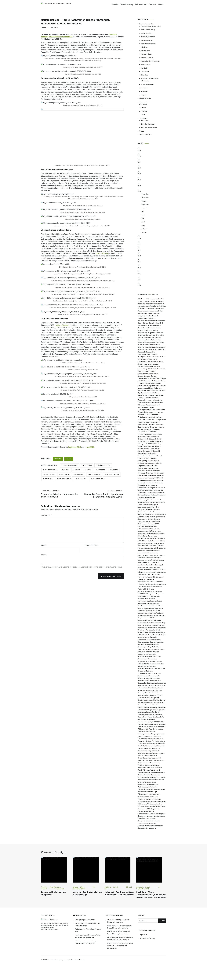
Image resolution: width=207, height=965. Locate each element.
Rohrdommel (142, 620)
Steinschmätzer (143, 707)
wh (108, 920)
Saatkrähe (153, 637)
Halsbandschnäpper (144, 451)
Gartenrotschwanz (144, 422)
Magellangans (142, 533)
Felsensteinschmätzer (156, 402)
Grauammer (154, 427)
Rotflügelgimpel (152, 627)
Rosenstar (141, 625)
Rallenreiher (156, 596)
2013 (139, 268)
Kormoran (156, 512)
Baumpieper (149, 325)
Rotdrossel (154, 625)
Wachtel (153, 760)
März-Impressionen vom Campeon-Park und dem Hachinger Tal (87, 942)
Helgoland (141, 466)
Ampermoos (150, 308)
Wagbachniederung (143, 763)
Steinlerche (141, 705)
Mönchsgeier (157, 557)
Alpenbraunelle (159, 301)
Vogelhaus (154, 753)
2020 (139, 186)
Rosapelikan (150, 623)
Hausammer (152, 456)
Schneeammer (152, 659)
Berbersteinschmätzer (154, 328)
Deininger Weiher (153, 364)
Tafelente (140, 724)
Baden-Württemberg (148, 29)
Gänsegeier (142, 444)
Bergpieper (151, 333)
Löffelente (152, 531)
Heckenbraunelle (153, 461)
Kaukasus (150, 492)
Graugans (156, 429)
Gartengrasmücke (160, 420)
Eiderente (141, 383)
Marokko (141, 541)
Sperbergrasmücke (144, 698)
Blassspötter (147, 337)
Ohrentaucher (150, 579)
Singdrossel (159, 688)
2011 (139, 279)
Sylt (151, 722)
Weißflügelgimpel (143, 779)
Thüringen (144, 91)
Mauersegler (149, 543)
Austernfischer (143, 318)
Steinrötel (155, 705)
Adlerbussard (142, 299)
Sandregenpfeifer (144, 649)
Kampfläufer (142, 488)
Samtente (141, 644)
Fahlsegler (151, 395)
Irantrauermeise (142, 475)
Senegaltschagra (143, 685)
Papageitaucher (154, 584)
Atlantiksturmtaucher (144, 313)
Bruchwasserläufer (144, 354)
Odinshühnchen (158, 577)
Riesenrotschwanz (150, 613)
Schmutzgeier (157, 656)
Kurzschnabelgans (143, 521)
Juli (143, 211)
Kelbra (140, 497)
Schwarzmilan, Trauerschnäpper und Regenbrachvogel (87, 924)
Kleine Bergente (160, 502)
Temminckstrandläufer (156, 729)
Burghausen (150, 357)
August (144, 208)
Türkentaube (160, 746)
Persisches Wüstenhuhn (149, 586)
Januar (144, 232)
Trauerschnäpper (144, 739)
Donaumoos (161, 369)
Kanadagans (151, 488)
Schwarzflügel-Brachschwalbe (147, 666)
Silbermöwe (142, 688)
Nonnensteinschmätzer (150, 572)
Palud (147, 584)
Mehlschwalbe (142, 545)
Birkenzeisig (160, 335)
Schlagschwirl (142, 654)
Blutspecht (141, 344)
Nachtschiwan (150, 565)
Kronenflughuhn (155, 517)
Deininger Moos (142, 364)
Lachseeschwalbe (143, 526)
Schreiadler (151, 661)
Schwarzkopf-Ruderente (145, 671)
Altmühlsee (162, 306)
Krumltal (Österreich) (148, 36)
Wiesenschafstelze (64, 479)
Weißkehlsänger (153, 779)
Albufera (140, 301)
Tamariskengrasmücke (158, 724)
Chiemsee (154, 359)
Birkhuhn (140, 337)
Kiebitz (152, 497)
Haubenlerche (142, 453)
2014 (139, 262)
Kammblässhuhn (152, 485)
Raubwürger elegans (153, 603)
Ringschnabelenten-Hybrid (146, 618)
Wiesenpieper (142, 794)
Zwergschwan (152, 823)
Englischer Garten (144, 390)
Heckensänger (142, 463)
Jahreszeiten (143, 102)
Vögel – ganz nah (145, 134)
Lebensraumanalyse (144, 529)
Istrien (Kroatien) (146, 33)
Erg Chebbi (162, 390)
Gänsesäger (150, 444)
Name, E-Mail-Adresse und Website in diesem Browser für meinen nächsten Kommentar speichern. (81, 567)
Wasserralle (142, 772)
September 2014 (74, 447)
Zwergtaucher (151, 828)
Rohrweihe (157, 620)
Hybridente (149, 470)
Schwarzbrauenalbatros (156, 664)
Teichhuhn (150, 726)
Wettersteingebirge (143, 792)
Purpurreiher (160, 594)
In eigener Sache (145, 98)
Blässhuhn (156, 344)
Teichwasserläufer (143, 729)
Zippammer (155, 809)
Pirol (154, 591)
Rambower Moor (143, 598)
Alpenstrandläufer (152, 306)
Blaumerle (149, 340)
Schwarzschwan (143, 676)
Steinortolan (148, 705)
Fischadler (141, 407)
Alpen (153, 301)
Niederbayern (145, 64)
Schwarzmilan (156, 673)
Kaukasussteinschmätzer (158, 495)
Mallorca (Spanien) (147, 40)
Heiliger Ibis (158, 463)
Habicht (140, 446)
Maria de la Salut (152, 538)
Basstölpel (159, 323)
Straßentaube (150, 714)
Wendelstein (149, 789)
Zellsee (163, 806)
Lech (151, 529)
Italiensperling (152, 480)
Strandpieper (142, 714)
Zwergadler (161, 813)
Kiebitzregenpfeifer (144, 500)
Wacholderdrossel (154, 758)
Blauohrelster (157, 340)
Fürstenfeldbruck (150, 417)
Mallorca (144, 536)
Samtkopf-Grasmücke (151, 644)
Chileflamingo (142, 361)
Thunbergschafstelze (144, 734)
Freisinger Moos (158, 412)
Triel (153, 741)
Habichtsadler (147, 446)
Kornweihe (141, 514)
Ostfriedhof (159, 582)
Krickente (141, 517)
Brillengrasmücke (149, 352)
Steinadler (144, 702)
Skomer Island (150, 690)
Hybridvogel (142, 473)
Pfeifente (141, 589)
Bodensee (141, 347)
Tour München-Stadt (148, 124)
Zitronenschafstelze (143, 813)
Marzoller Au (148, 541)
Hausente (159, 456)
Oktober (144, 201)
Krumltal (162, 517)
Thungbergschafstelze (157, 734)
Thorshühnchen (150, 731)
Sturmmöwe (152, 717)
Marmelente (161, 538)
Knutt (157, 507)
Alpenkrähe (149, 303)
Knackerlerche (151, 507)
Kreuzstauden (161, 514)
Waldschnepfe (142, 767)
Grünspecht (159, 441)
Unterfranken (142, 753)
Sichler (163, 685)
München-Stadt (146, 54)
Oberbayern (145, 71)
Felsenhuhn (150, 400)
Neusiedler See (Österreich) (150, 61)
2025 (139, 156)
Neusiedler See (49, 474)
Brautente (141, 352)
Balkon (140, 323)
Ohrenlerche (141, 579)
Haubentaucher (143, 456)
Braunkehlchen (159, 349)
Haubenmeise (152, 453)
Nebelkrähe (152, 567)
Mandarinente (152, 536)
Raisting (150, 596)
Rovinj (163, 635)
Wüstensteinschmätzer (154, 804)
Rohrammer (158, 618)
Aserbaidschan (157, 311)
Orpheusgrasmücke (143, 582)
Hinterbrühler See (153, 468)
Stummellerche (142, 717)
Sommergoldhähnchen (145, 693)
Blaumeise (141, 340)
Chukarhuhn (150, 361)
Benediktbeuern (142, 328)
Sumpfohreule (151, 719)
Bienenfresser (150, 335)
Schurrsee (158, 661)
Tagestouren (143, 118)
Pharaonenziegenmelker (145, 591)
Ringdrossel (159, 613)
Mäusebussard (147, 557)
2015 (139, 256)
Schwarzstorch (155, 678)
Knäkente (76, 470)
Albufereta (147, 301)
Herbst (143, 108)
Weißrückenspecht (150, 782)
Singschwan (141, 690)
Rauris (161, 606)
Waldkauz (141, 765)
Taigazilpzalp (148, 724)
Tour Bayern (145, 120)
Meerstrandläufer (159, 543)
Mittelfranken (145, 50)
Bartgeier (145, 323)
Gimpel (148, 424)
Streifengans (158, 714)
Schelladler (153, 649)
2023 (139, 168)
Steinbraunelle (152, 702)
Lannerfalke (153, 526)
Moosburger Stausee (151, 553)
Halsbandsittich (155, 451)
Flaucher (152, 407)
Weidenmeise (150, 772)
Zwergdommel (81, 479)
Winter (143, 115)
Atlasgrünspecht (143, 316)
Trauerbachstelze (148, 736)
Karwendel (159, 490)
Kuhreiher (157, 519)
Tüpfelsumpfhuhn (150, 746)
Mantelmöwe (142, 538)
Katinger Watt (142, 492)
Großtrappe (151, 439)
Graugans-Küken (143, 432)
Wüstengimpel (156, 799)
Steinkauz (160, 702)
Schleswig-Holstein (147, 84)
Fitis (146, 407)
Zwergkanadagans (159, 816)
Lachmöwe (155, 524)
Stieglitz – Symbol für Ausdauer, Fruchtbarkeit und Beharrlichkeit (120, 945)
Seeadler (141, 680)
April (143, 222)
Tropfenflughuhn (160, 741)
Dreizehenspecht (153, 373)
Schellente (160, 649)
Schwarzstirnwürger (144, 678)
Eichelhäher (153, 381)
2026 (139, 150)
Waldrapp (156, 765)
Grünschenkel (149, 441)
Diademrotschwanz (144, 366)
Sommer (144, 111)
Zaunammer (149, 806)
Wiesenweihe (142, 797)
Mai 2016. (90, 447)
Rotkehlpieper (151, 632)
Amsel (140, 311)
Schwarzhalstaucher (145, 668)
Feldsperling (87, 465)
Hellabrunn (148, 466)
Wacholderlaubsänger (144, 760)
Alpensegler (141, 306)
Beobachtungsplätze (146, 24)
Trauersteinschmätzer (144, 741)
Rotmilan (141, 635)
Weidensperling (160, 772)
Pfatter (159, 586)
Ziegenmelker (142, 809)
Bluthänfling (159, 342)
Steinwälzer (162, 707)
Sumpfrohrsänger (144, 722)
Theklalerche (142, 731)
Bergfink (147, 330)
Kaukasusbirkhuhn (158, 492)
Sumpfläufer (160, 717)
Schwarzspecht (154, 676)
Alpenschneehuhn (158, 303)
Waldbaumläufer (155, 763)
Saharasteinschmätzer (157, 642)
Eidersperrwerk (149, 383)
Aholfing (149, 299)
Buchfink (154, 354)
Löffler (159, 531)
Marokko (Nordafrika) (148, 43)
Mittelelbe (144, 47)
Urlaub (68, 459)
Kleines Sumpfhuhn (144, 504)
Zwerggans (150, 816)
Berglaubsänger (142, 333)
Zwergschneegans (143, 821)
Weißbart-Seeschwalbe (152, 775)
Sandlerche (157, 647)
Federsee (140, 398)
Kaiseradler (159, 483)
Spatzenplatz (152, 695)
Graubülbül (148, 429)
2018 (139, 238)
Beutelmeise (142, 335)
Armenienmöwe (147, 311)
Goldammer (159, 424)
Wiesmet (149, 797)
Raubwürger (142, 603)
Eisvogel (162, 386)
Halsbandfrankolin (155, 449)
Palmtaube (141, 584)
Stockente (155, 712)
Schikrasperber (142, 652)
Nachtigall (156, 562)
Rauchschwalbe (143, 606)
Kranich (148, 514)
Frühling (58, 459)
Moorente (141, 553)
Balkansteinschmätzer (158, 320)
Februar (144, 229)
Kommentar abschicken (111, 576)
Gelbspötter (141, 424)
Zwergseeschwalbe (98, 479)
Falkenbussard (159, 395)
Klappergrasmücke (143, 502)
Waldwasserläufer (152, 767)
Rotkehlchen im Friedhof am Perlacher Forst (88, 930)
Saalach (146, 637)
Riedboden (141, 613)
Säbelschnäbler (94, 474)
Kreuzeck (154, 514)
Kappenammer (142, 490)
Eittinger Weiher (153, 388)
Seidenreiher (142, 683)
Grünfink (141, 441)
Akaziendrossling (158, 299)
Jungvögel (151, 483)
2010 (139, 285)
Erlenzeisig (147, 393)
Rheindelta (156, 611)
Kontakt (160, 4)
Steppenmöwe (151, 710)
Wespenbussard (159, 789)
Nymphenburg (149, 574)
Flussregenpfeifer (103, 465)
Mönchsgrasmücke (144, 560)
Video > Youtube (102, 253)
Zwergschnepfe (154, 821)
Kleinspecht (154, 504)
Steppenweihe (161, 710)
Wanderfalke (142, 770)
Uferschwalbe (152, 748)
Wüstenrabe (162, 801)
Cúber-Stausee (158, 361)
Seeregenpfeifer (155, 680)
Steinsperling (153, 707)
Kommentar (46, 515)
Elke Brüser (111, 931)
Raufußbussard (153, 606)
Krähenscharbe (142, 519)
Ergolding (140, 393)
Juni (143, 215)
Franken (151, 412)
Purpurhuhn (151, 594)
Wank (148, 770)
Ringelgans (141, 615)
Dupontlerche (151, 378)
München (154, 560)
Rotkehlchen (142, 632)
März (143, 225)
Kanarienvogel (160, 488)
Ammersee (142, 308)
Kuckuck (88, 470)
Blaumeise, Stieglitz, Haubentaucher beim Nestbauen (59, 494)
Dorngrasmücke (143, 371)
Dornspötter (152, 371)
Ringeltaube (149, 615)
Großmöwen (142, 439)
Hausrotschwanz (144, 458)
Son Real (155, 693)
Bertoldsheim (159, 333)
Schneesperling (142, 661)
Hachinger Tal (156, 446)
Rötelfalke (141, 637)
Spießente (141, 700)
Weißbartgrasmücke (144, 777)
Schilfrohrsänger (112, 474)
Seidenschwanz (152, 683)
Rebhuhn (140, 608)
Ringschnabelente (159, 615)
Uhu (158, 748)
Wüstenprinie (154, 801)
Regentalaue (159, 608)
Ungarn (143, 95)
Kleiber (152, 502)
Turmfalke (161, 743)
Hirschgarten (141, 470)
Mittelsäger (149, 550)
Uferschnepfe (142, 748)
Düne (157, 378)
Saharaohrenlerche (143, 642)
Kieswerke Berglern (157, 500)
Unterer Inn (156, 751)
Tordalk (140, 736)
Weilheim (140, 775)
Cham (149, 359)
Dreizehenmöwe (143, 373)
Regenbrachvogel (149, 608)
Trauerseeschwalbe (157, 739)
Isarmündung (149, 478)
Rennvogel (149, 611)
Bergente (140, 330)
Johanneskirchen (143, 483)
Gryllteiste (158, 439)
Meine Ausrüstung (127, 4)
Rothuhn (158, 630)
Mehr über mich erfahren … (50, 929)
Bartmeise (152, 323)
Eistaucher (155, 386)
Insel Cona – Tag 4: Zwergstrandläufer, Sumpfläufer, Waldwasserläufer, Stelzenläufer (151, 894)
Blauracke (141, 342)
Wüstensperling (142, 804)
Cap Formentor (142, 359)
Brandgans (148, 347)
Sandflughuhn (150, 647)
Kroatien (147, 517)
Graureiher (152, 432)
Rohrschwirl (149, 620)
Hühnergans (160, 473)
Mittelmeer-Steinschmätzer (145, 548)
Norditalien (144, 68)
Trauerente (157, 736)
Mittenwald (156, 550)
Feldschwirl (154, 398)
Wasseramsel (155, 770)
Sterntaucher (142, 712)
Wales (160, 767)
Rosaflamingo (142, 623)
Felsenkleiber (158, 400)
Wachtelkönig (160, 760)
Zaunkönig (156, 806)
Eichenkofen (161, 381)
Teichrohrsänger (159, 726)
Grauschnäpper (143, 434)
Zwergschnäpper (143, 823)
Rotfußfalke (64, 474)
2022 (139, 174)
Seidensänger (161, 683)
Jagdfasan (160, 480)
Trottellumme (142, 743)
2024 (139, 162)
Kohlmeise (148, 509)
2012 (139, 273)
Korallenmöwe (148, 512)
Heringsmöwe (142, 468)
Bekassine (157, 325)
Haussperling (142, 461)
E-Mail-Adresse (92, 545)
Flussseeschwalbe (50, 470)
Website (44, 555)
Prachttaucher (143, 594)
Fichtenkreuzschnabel (153, 405)
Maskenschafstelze (158, 541)
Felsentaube (141, 405)
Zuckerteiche (154, 813)
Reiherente (141, 611)
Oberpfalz (144, 75)
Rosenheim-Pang (160, 623)
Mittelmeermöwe (160, 548)
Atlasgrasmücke (155, 313)
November (145, 197)
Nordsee (141, 574)
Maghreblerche (151, 533)
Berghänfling (154, 330)
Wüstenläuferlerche (144, 801)
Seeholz (147, 680)
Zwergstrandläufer (156, 826)
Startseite (115, 4)
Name (43, 545)
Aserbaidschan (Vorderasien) (151, 26)
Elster (160, 388)
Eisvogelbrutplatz (143, 388)
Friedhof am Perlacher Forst (148, 414)
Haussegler (153, 458)
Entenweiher (154, 390)
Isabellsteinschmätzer (154, 475)
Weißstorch (154, 784)
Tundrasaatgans (152, 743)
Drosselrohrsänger (69, 465)
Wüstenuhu (141, 806)
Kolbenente (156, 509)
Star (154, 700)
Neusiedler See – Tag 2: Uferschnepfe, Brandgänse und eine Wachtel (104, 494)
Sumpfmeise (142, 719)
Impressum (143, 934)
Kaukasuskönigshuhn (144, 495)
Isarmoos (141, 478)
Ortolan (152, 582)
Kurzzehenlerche (154, 521)
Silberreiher (150, 688)
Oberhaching (148, 577)
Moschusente (154, 555)
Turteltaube (47, 479)
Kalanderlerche (142, 485)
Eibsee (146, 381)
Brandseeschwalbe (158, 347)
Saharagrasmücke (143, 639)
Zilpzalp (149, 809)
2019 (139, 191)
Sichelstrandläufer (155, 685)
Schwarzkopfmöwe (144, 673)
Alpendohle (141, 303)
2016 (139, 250)
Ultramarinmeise (142, 751)
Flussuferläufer (143, 412)
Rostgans (148, 625)
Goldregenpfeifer (143, 427)
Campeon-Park (159, 357)
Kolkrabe (140, 512)
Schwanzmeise (143, 664)
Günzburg (158, 444)
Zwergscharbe (150, 818)
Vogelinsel (162, 753)
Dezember (145, 194)
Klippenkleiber (142, 507)
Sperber (159, 695)
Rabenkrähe (142, 596)
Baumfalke (141, 325)
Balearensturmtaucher (144, 320)
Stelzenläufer (142, 710)
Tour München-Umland (149, 127)
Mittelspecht (141, 550)
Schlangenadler (151, 654)
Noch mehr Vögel (141, 4)
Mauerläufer (141, 543)
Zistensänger (142, 811)
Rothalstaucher (150, 630)
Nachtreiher (100, 470)
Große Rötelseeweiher (152, 436)
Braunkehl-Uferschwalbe (145, 349)
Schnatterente (142, 659)
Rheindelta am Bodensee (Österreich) (149, 80)
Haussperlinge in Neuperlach (85, 920)
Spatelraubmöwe (143, 695)
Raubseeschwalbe (156, 601)
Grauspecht (152, 434)
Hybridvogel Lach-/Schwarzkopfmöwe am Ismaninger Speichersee (88, 936)
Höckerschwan (151, 473)
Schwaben (144, 88)
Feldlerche (147, 398)
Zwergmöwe (141, 818)
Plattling (159, 591)
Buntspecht (142, 357)
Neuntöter (114, 470)
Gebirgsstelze (155, 422)
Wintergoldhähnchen (145, 799)
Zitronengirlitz (150, 811)
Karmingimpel (151, 490)
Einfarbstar (157, 383)
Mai (143, 218)
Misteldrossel (151, 545)
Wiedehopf (153, 792)
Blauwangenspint (149, 342)
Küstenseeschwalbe (144, 524)
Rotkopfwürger (160, 632)
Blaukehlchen (156, 337)
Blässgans (148, 344)
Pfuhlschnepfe (149, 589)
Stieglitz (149, 712)
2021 (139, 180)
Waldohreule (149, 765)
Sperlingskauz (154, 698)
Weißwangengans (144, 787)
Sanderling (141, 647)
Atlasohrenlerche (153, 316)
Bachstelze (151, 318)
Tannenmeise (142, 726)
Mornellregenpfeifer (143, 555)
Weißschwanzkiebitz (144, 784)
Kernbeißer (146, 497)
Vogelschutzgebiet (143, 755)
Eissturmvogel (147, 386)
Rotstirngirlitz (157, 635)
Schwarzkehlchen (158, 668)
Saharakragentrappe (155, 639)
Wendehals (141, 789)
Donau (154, 369)
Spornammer (149, 700)
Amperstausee (159, 308)
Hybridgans (156, 470)
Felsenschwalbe (143, 402)
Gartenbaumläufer (148, 420)
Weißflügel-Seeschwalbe (157, 777)
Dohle (150, 369)
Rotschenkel (79, 474)
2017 (139, 244)
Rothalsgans (142, 630)
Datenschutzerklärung (147, 938)
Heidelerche (150, 463)
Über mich (152, 4)
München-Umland (147, 57)
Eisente (140, 386)
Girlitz (153, 424)
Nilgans (140, 572)
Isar (163, 475)
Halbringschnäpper (143, 449)
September (145, 204)
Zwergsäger (142, 828)
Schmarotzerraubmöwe (145, 656)
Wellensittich (154, 787)
